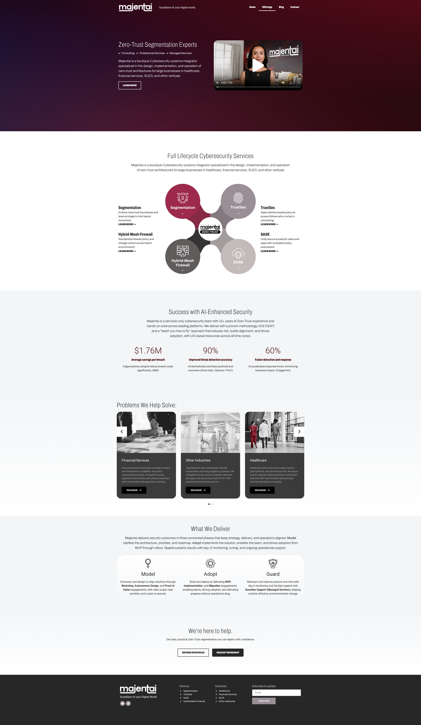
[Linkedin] (128, 703)
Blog (281, 7)
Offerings (267, 7)
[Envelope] (122, 703)
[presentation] (122, 432)
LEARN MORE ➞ (127, 224)
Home (252, 7)
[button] (258, 65)
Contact (294, 7)
